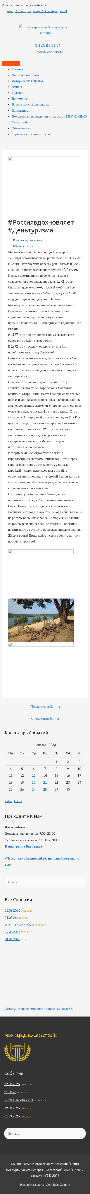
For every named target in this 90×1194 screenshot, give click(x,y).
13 (33, 775)
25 (10, 789)
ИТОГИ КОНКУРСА (19, 924)
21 (45, 782)
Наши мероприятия (26, 75)
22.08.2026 (12, 910)
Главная (17, 69)
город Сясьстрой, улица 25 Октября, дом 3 (37, 11)
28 (45, 789)
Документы (20, 98)
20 (33, 782)
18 (10, 782)
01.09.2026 (12, 939)
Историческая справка (28, 81)
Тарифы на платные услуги (31, 134)
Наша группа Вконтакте (23, 846)
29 (56, 789)
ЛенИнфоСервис (58, 1184)
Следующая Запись (45, 718)
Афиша (17, 87)
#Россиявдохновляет (27, 240)
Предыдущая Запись (45, 706)
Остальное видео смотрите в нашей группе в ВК (39, 1008)
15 (56, 775)
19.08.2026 (12, 932)
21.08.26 (11, 917)
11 (10, 775)
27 (33, 789)
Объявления (20, 128)
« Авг (8, 801)
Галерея (17, 92)
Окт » (18, 801)
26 (22, 789)
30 (68, 789)
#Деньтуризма (23, 246)
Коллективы (20, 110)
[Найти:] (45, 882)
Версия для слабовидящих (30, 104)
